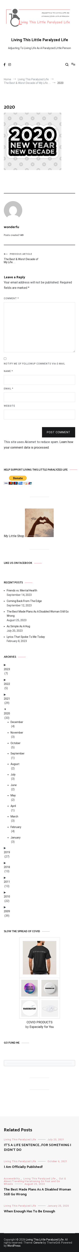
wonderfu (11, 227)
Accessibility (12, 1178)
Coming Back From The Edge (24, 601)
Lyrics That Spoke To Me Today (26, 636)
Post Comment (58, 432)
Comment (11, 298)
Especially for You (42, 1027)
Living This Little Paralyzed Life (39, 40)
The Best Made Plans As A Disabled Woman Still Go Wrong (38, 613)
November (17, 732)
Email (8, 388)
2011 (7, 881)
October (16, 743)
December (17, 722)
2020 (7, 713)
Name (8, 371)
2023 (7, 669)
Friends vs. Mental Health (22, 590)
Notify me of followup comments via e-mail (34, 363)
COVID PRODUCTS (40, 1022)
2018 (7, 867)
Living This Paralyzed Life (20, 1139)
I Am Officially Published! (23, 1167)
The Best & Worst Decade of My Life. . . (21, 258)
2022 (7, 683)
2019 (7, 852)
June (14, 785)
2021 (7, 698)
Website (9, 406)
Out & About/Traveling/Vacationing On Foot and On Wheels (35, 1181)
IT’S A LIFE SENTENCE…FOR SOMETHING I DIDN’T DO (37, 1147)
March (14, 816)
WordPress (14, 1245)
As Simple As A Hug (18, 626)
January (16, 837)
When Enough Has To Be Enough (29, 1211)
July (13, 774)
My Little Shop (14, 536)
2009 (7, 911)
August (15, 764)
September (18, 753)
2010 (7, 896)
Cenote (38, 1242)
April (13, 805)
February (16, 827)
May (13, 795)
